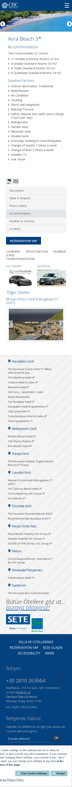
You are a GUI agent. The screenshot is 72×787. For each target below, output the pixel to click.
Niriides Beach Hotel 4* (22, 436)
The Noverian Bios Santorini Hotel (28, 593)
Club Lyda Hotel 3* (19, 411)
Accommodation (20, 213)
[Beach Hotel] (9, 183)
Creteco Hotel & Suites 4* (23, 382)
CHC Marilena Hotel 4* (21, 377)
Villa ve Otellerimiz (36, 642)
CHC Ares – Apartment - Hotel (25, 392)
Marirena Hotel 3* (19, 387)
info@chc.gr (23, 692)
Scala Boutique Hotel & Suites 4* (27, 416)
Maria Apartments (19, 397)
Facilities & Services (22, 221)
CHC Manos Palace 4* (21, 441)
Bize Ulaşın (53, 648)
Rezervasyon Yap (23, 241)
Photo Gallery (18, 206)
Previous (3, 24)
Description (16, 190)
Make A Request (19, 198)
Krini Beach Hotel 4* (20, 446)
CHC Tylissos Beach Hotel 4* (25, 488)
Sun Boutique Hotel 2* (21, 401)
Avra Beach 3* (16, 498)
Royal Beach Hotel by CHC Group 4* (29, 534)
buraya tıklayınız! (28, 607)
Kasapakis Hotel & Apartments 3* (28, 406)
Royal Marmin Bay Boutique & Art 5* (29, 518)
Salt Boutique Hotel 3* (21, 578)
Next (69, 24)
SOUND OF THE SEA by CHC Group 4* (30, 543)
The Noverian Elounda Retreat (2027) (30, 513)
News (49, 653)
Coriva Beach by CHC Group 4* (26, 493)
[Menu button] (67, 5)
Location (15, 229)
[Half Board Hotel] (16, 183)
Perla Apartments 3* (20, 421)
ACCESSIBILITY (29, 653)
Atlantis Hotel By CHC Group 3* (26, 538)
